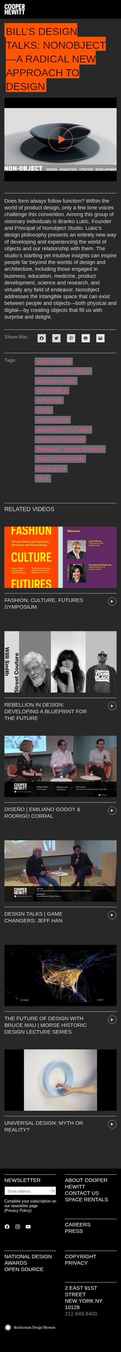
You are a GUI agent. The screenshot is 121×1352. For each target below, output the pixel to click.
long (43, 410)
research (51, 469)
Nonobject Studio (63, 430)
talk (42, 479)
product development (70, 449)
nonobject (52, 420)
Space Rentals (86, 1199)
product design (60, 440)
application (53, 362)
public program (60, 459)
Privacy (76, 1263)
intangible (52, 391)
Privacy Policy (18, 1210)
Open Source (23, 1269)
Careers (77, 1225)
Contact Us (82, 1193)
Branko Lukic (56, 381)
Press (74, 1231)
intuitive (49, 401)
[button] (114, 9)
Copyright (80, 1256)
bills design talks (63, 371)
